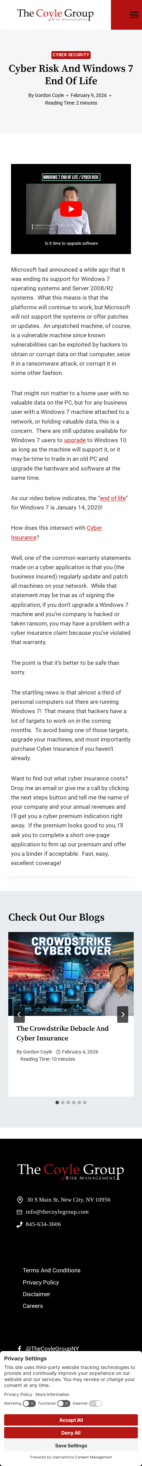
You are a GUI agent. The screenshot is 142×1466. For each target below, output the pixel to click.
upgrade (75, 440)
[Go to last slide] (19, 1014)
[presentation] (71, 974)
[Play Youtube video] (71, 209)
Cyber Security (71, 54)
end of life (113, 498)
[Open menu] (134, 15)
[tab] (57, 1102)
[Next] (122, 1014)
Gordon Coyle (37, 1052)
